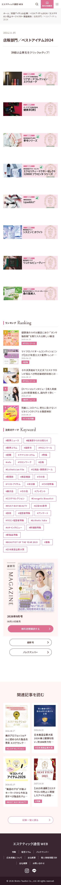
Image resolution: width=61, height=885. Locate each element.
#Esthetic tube (39, 520)
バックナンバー (30, 652)
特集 (14, 851)
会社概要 (32, 857)
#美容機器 (25, 476)
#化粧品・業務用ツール (42, 469)
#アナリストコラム (26, 454)
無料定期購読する (30, 628)
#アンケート (42, 513)
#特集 (44, 454)
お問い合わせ (39, 863)
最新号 (30, 642)
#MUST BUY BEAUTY (16, 505)
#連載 (8, 454)
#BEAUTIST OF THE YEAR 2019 (21, 542)
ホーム (6, 13)
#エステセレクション (15, 498)
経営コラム (26, 851)
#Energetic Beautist (42, 498)
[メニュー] (57, 4)
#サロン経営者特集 (15, 520)
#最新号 (28, 447)
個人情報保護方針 (49, 857)
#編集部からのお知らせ (37, 440)
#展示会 (10, 491)
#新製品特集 (12, 534)
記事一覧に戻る (30, 820)
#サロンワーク (25, 462)
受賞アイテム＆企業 (19, 13)
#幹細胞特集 (35, 527)
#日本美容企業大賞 (15, 549)
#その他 (41, 476)
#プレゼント (40, 491)
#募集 (47, 542)
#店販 (25, 362)
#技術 (8, 513)
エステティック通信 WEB (12, 4)
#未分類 (31, 484)
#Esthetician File (15, 469)
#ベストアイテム (13, 484)
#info (8, 462)
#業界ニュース (29, 399)
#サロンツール (29, 343)
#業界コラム (11, 447)
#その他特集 (28, 418)
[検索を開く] (37, 4)
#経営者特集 (24, 513)
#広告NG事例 (40, 505)
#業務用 (10, 476)
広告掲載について (14, 857)
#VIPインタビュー (14, 527)
